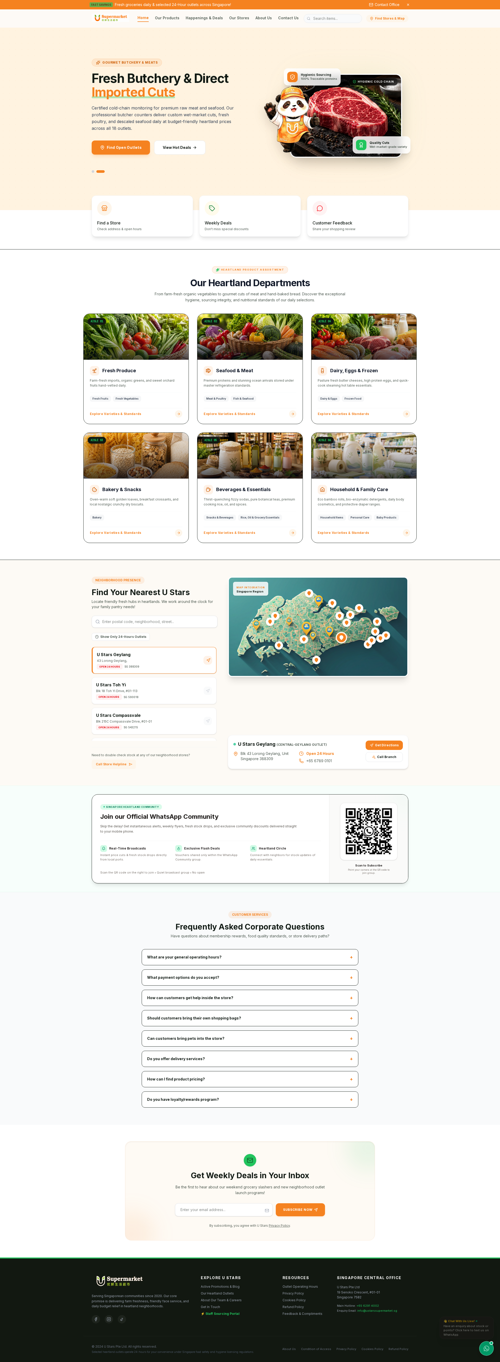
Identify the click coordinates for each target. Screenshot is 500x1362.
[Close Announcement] (408, 4)
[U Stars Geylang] (341, 637)
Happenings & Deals (204, 18)
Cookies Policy (294, 1300)
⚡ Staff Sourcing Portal (220, 1314)
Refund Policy (293, 1307)
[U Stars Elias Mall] (377, 622)
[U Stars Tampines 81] (375, 631)
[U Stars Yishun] (332, 603)
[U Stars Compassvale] (350, 615)
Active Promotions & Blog (220, 1286)
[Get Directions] (208, 660)
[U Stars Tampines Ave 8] (371, 640)
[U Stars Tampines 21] (386, 635)
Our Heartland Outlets (217, 1293)
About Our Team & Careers (221, 1300)
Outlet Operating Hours (300, 1286)
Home (143, 17)
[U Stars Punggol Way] (359, 608)
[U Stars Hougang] (346, 623)
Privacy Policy (279, 1225)
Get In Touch (210, 1307)
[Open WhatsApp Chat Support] (486, 1348)
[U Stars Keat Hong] (270, 622)
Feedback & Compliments (302, 1314)
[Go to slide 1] (93, 171)
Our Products (167, 18)
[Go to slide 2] (100, 171)
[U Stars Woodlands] (309, 593)
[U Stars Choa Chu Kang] (275, 616)
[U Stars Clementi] (279, 645)
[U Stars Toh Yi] (304, 639)
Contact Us (288, 18)
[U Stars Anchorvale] (339, 616)
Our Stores (239, 18)
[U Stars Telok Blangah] (316, 660)
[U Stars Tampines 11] (380, 638)
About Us (263, 18)
